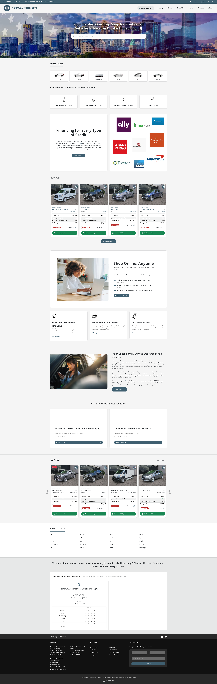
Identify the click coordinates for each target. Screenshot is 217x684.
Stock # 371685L (85, 207)
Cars (118, 79)
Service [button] (191, 8)
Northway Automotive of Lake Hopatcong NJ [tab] (66, 576)
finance (80, 143)
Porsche (141, 544)
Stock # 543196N (115, 488)
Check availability (61, 233)
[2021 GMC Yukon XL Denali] (94, 194)
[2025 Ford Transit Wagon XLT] (64, 194)
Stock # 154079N (144, 488)
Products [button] (201, 8)
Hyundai (141, 538)
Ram (51, 547)
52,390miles (132, 211)
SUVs (59, 79)
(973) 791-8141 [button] (76, 655)
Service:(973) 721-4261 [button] (59, 669)
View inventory (94, 647)
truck (119, 381)
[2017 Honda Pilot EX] (123, 194)
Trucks (79, 79)
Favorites (194, 2)
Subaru (82, 547)
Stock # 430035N (56, 488)
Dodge (141, 534)
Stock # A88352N (56, 207)
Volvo (51, 551)
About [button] (210, 8)
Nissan (111, 544)
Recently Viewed (208, 2)
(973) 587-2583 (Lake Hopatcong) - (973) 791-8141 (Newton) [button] (36, 1)
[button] (8, 1)
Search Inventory (146, 8)
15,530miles (132, 492)
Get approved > (56, 336)
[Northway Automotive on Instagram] (165, 636)
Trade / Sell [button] (180, 8)
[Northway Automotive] (20, 8)
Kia (110, 541)
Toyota (112, 547)
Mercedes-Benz (54, 544)
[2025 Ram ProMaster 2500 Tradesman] (123, 475)
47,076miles (102, 211)
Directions (93, 650)
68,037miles (73, 492)
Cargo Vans (98, 79)
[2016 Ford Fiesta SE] (152, 475)
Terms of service (114, 655)
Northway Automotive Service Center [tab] (116, 576)
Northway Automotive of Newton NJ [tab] (92, 576)
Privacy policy (94, 655)
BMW (51, 534)
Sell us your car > (97, 333)
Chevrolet (82, 534)
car (117, 381)
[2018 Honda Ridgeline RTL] (152, 194)
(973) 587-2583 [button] (56, 655)
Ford (51, 538)
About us (112, 647)
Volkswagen (142, 547)
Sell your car (113, 650)
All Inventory (160, 460)
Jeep (81, 541)
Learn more (118, 389)
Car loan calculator (115, 652)
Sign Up (148, 663)
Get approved (77, 155)
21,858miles (73, 211)
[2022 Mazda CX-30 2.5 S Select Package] (64, 475)
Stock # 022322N (115, 207)
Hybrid (158, 79)
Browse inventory (107, 241)
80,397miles (161, 492)
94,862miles (161, 211)
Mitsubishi (83, 544)
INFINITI (52, 541)
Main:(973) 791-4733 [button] (58, 667)
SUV (126, 381)
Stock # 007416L (144, 207)
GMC (81, 538)
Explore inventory (61, 442)
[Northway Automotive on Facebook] (161, 636)
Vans (138, 79)
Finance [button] (169, 8)
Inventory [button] (160, 8)
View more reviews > (138, 333)
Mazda (141, 541)
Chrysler (112, 534)
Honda (111, 538)
